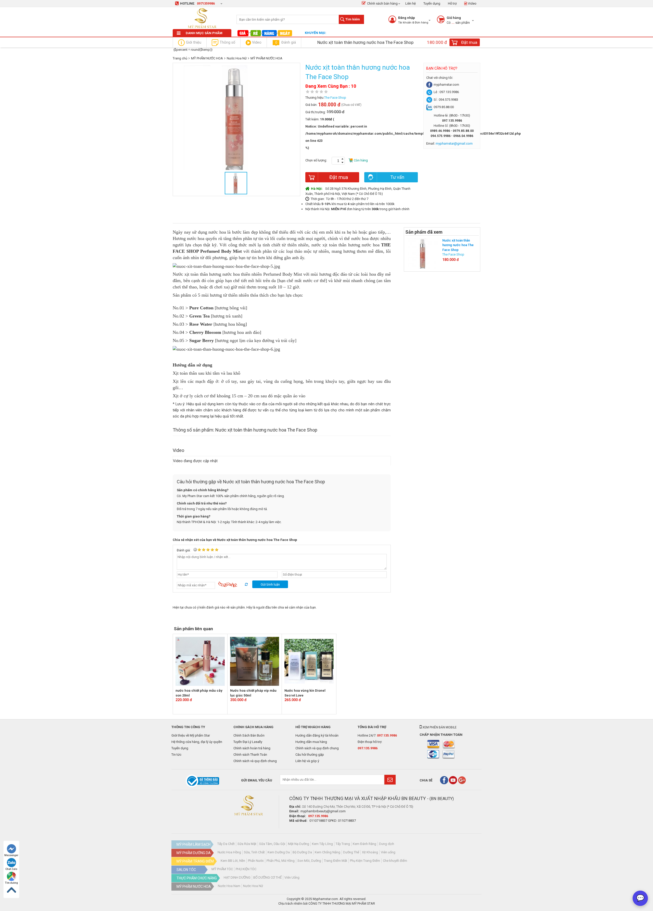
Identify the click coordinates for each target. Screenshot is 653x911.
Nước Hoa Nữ (237, 58)
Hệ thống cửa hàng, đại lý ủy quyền (196, 742)
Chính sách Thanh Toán (250, 754)
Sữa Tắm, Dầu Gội (272, 844)
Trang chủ (180, 58)
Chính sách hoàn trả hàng (251, 748)
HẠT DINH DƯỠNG (237, 877)
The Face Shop (335, 97)
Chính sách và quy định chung (255, 761)
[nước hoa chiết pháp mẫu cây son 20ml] (200, 661)
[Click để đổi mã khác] (233, 584)
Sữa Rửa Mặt (246, 844)
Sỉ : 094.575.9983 (446, 100)
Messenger (11, 855)
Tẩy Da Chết (226, 844)
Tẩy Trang (343, 844)
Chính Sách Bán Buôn (249, 735)
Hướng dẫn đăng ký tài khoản (316, 735)
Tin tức (176, 754)
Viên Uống (291, 877)
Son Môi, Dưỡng (309, 861)
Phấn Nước (256, 861)
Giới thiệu (193, 42)
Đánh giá (285, 42)
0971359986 (206, 3)
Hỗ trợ (452, 3)
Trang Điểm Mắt (335, 861)
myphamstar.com (446, 84)
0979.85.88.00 (444, 107)
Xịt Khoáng (370, 852)
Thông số (227, 42)
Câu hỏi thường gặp (309, 754)
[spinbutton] (338, 160)
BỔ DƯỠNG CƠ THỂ (267, 877)
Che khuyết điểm (395, 861)
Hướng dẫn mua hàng (311, 742)
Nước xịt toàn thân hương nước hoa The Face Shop (458, 245)
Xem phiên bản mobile (439, 727)
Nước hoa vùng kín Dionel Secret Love (304, 693)
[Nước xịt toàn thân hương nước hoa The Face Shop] (423, 253)
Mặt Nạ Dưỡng (298, 844)
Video (471, 3)
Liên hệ (410, 3)
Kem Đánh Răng (364, 844)
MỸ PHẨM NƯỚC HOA (207, 58)
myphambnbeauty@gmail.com (323, 811)
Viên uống (388, 852)
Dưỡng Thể (351, 852)
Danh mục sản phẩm (204, 33)
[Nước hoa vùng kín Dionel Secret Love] (309, 661)
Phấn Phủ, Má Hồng (281, 861)
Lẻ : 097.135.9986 (446, 92)
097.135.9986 (387, 735)
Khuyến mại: (315, 33)
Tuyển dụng (431, 3)
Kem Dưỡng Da (279, 852)
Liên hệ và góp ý (307, 761)
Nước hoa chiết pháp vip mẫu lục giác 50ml (253, 693)
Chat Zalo (11, 869)
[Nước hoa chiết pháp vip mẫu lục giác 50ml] (254, 661)
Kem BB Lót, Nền (233, 861)
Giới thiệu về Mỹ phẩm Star (190, 735)
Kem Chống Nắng (327, 852)
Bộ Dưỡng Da (302, 852)
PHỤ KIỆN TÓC (246, 869)
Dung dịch (386, 844)
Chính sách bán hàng (382, 3)
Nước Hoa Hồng (229, 852)
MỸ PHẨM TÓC (222, 869)
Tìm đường (11, 882)
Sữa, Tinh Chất (254, 852)
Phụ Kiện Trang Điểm (365, 861)
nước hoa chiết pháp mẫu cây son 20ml (198, 693)
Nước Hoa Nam (229, 886)
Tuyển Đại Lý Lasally (247, 742)
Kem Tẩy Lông (322, 844)
